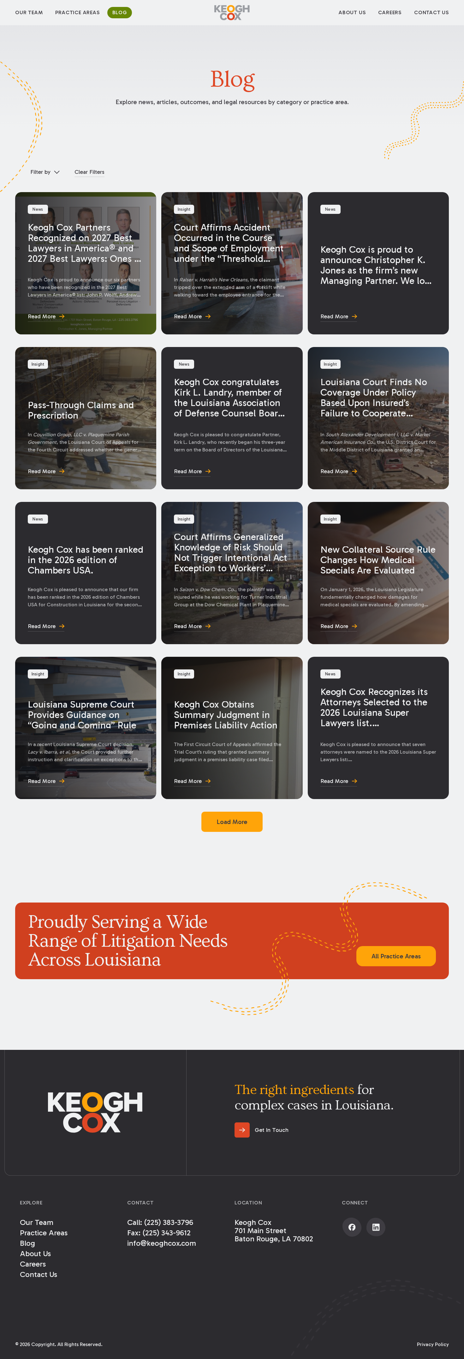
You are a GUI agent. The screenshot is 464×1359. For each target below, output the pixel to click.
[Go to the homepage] (95, 1112)
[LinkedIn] (376, 1227)
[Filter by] (45, 172)
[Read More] (85, 263)
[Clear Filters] (89, 172)
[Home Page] (232, 12)
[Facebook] (352, 1227)
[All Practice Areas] (396, 956)
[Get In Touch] (262, 1130)
